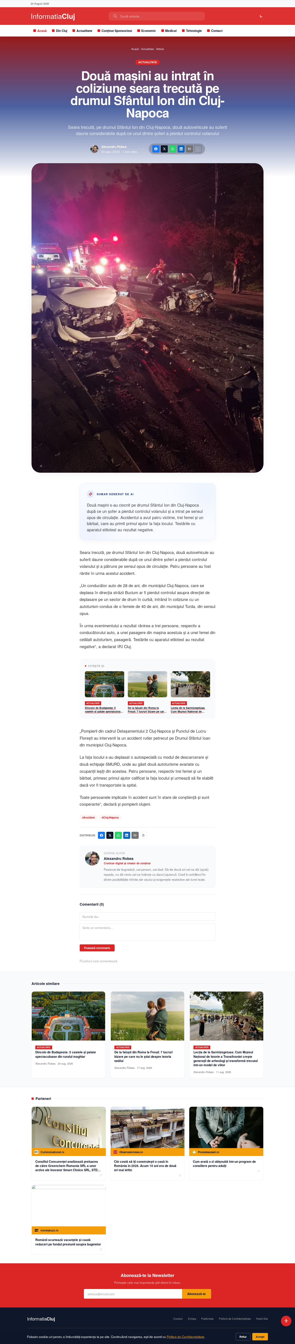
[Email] (189, 148)
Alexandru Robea (114, 147)
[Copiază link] (197, 148)
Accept (260, 1337)
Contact (217, 31)
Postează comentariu (97, 948)
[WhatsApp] (172, 148)
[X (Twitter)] (164, 148)
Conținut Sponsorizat (117, 31)
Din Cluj (61, 31)
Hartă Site (262, 1319)
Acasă (42, 31)
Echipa (192, 1319)
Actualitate (84, 31)
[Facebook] (155, 148)
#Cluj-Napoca (110, 817)
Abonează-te (196, 1294)
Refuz (243, 1337)
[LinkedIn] (181, 148)
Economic (148, 31)
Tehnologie (194, 31)
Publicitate (207, 1319)
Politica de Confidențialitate (185, 1336)
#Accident (88, 817)
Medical (171, 31)
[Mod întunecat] (261, 16)
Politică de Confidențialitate (235, 1319)
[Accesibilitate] (286, 1321)
